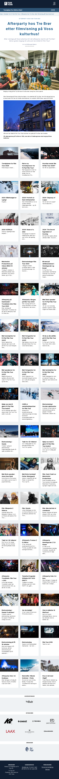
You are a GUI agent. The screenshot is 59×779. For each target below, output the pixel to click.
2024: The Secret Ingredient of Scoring (48, 232)
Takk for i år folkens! (29, 442)
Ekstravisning (27, 642)
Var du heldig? (27, 610)
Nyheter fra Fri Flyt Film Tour (12, 14)
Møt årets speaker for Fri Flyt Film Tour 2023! (49, 302)
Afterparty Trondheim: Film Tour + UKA (9, 578)
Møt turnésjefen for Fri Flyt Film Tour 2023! (9, 338)
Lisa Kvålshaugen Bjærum (30, 44)
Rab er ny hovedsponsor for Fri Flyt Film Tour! (28, 166)
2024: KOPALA (7, 230)
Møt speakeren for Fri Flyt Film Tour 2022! (8, 372)
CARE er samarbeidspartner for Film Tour (29, 406)
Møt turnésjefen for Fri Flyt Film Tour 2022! (49, 372)
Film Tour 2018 (47, 642)
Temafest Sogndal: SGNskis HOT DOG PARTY (28, 578)
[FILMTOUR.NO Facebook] (52, 10)
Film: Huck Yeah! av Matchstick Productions (49, 476)
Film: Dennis (26, 508)
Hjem (1, 14)
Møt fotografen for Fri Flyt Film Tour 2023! (29, 338)
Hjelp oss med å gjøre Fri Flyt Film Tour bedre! (8, 406)
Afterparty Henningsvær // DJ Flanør (49, 542)
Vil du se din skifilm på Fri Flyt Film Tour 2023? (49, 338)
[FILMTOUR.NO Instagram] (54, 10)
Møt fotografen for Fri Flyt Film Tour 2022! (29, 372)
